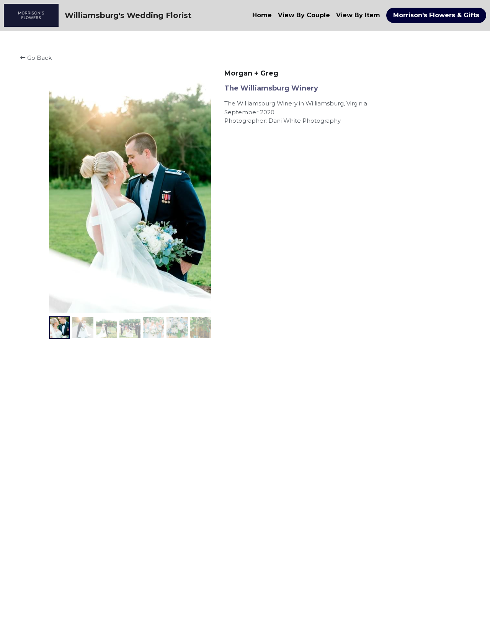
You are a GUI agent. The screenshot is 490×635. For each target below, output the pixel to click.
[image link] (31, 15)
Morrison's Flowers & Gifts (436, 15)
